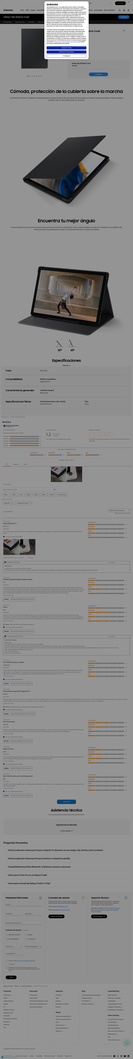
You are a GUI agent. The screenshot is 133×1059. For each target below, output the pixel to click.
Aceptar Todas (66, 48)
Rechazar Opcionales (66, 52)
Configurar (66, 56)
